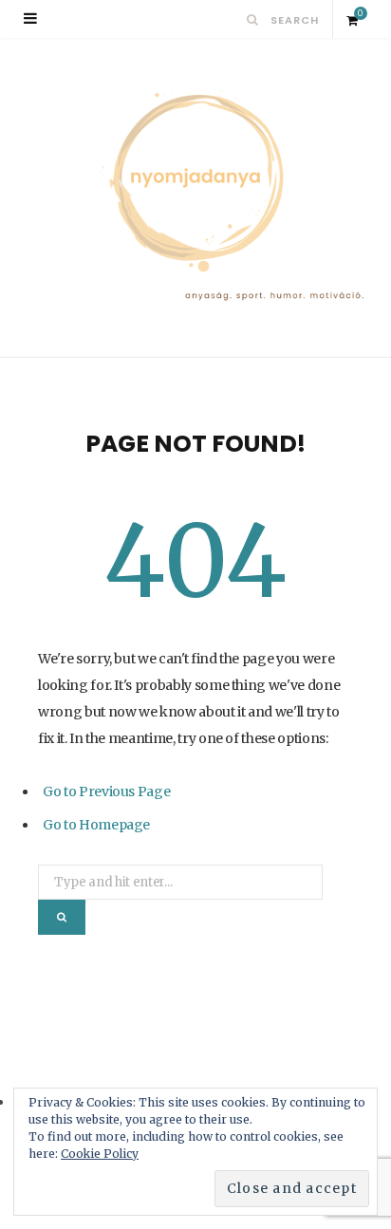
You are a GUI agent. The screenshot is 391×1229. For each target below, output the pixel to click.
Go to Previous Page (106, 791)
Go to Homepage (96, 824)
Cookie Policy (100, 1153)
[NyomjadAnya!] (195, 197)
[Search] (253, 19)
